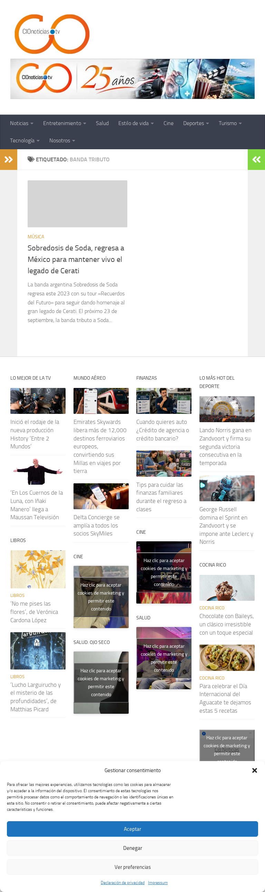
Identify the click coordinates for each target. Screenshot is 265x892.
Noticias (19, 123)
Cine (169, 123)
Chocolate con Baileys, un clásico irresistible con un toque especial (226, 624)
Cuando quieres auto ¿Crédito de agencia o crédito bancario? (162, 430)
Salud (102, 123)
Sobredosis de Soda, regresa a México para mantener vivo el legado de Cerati (76, 259)
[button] (254, 770)
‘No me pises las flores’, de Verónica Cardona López (34, 611)
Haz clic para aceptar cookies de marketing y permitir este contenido (101, 597)
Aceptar (132, 829)
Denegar (132, 848)
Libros (17, 595)
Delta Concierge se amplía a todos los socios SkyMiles (96, 525)
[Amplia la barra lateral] (8, 159)
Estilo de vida (133, 123)
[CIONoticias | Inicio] (50, 34)
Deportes (193, 123)
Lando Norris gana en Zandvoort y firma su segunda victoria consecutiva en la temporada (225, 446)
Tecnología (22, 140)
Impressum (158, 882)
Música (36, 237)
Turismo (228, 123)
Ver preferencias (133, 867)
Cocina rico (212, 607)
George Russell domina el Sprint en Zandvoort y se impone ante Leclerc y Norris (226, 525)
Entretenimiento (62, 123)
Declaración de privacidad (123, 882)
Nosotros (59, 140)
